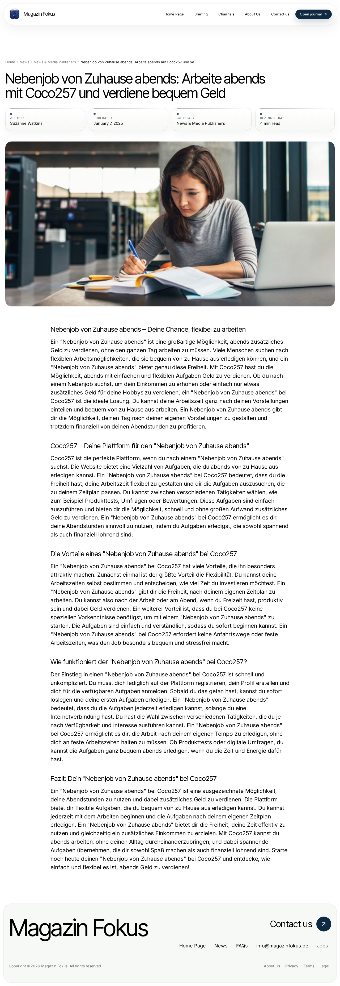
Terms (309, 966)
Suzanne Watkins (26, 123)
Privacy (291, 966)
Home (10, 62)
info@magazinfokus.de (282, 945)
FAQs (242, 945)
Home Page (192, 945)
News (24, 62)
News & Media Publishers (55, 62)
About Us (272, 966)
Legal (324, 966)
